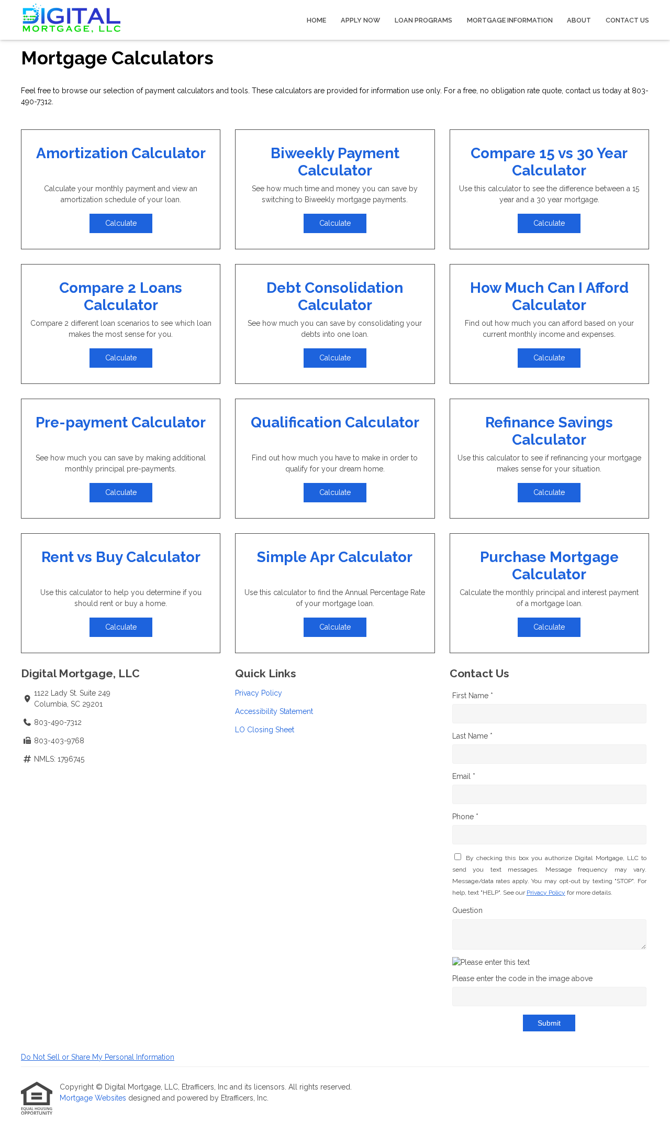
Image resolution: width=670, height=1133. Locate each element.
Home (316, 20)
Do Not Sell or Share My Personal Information (97, 1057)
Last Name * (472, 736)
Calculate (121, 223)
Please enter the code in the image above (522, 978)
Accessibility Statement (274, 711)
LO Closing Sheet (264, 729)
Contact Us (627, 20)
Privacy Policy (258, 693)
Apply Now (360, 20)
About (579, 20)
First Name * (472, 695)
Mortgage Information (510, 20)
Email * (463, 776)
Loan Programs (423, 20)
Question (467, 910)
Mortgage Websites (94, 1098)
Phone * (465, 816)
